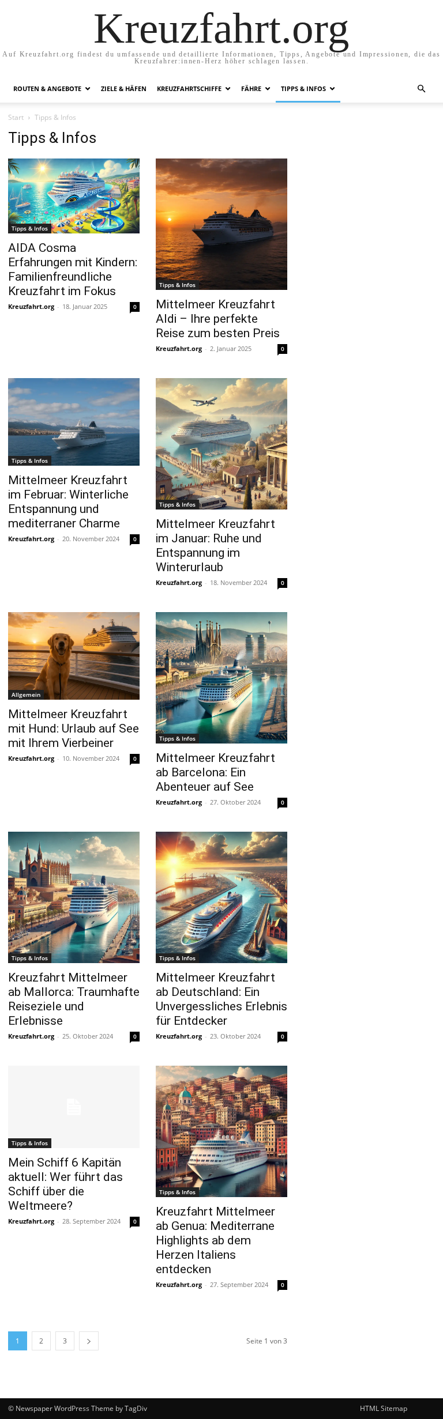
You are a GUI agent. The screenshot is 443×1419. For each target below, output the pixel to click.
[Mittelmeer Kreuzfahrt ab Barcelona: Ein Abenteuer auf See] (221, 678)
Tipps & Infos (303, 88)
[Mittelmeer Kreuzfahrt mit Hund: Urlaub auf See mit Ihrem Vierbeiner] (74, 656)
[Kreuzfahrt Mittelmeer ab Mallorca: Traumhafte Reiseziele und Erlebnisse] (74, 897)
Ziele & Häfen (124, 88)
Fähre (251, 88)
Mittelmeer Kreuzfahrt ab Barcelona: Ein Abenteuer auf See (215, 772)
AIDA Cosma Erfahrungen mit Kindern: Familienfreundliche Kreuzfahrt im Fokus (72, 269)
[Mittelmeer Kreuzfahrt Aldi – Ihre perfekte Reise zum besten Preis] (221, 224)
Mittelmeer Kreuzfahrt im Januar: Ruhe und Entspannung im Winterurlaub (215, 545)
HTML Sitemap (383, 1408)
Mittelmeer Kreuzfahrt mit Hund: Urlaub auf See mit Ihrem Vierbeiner (73, 728)
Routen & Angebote (47, 88)
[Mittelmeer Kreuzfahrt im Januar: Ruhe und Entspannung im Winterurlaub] (221, 444)
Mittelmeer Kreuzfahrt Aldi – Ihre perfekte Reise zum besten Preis (218, 318)
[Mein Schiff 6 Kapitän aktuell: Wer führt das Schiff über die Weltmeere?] (74, 1107)
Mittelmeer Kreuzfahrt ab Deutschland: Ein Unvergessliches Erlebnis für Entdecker (221, 999)
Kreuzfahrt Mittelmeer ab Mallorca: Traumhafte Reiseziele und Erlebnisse (74, 999)
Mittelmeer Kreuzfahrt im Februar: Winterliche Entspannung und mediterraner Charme (68, 501)
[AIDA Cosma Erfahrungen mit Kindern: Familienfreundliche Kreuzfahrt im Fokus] (74, 195)
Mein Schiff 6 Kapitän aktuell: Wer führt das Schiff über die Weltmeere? (65, 1184)
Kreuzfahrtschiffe (189, 88)
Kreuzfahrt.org (31, 306)
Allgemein (26, 694)
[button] (421, 89)
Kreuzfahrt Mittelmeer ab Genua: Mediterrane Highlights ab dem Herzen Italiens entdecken (215, 1240)
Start (16, 117)
